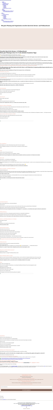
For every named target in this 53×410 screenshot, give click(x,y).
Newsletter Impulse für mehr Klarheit (25, 405)
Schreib (33, 362)
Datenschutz (28, 408)
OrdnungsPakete (26, 362)
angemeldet (4, 399)
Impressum (24, 408)
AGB (44, 366)
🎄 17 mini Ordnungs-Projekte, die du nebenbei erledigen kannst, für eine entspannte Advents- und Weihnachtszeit (15, 358)
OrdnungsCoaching (28, 402)
